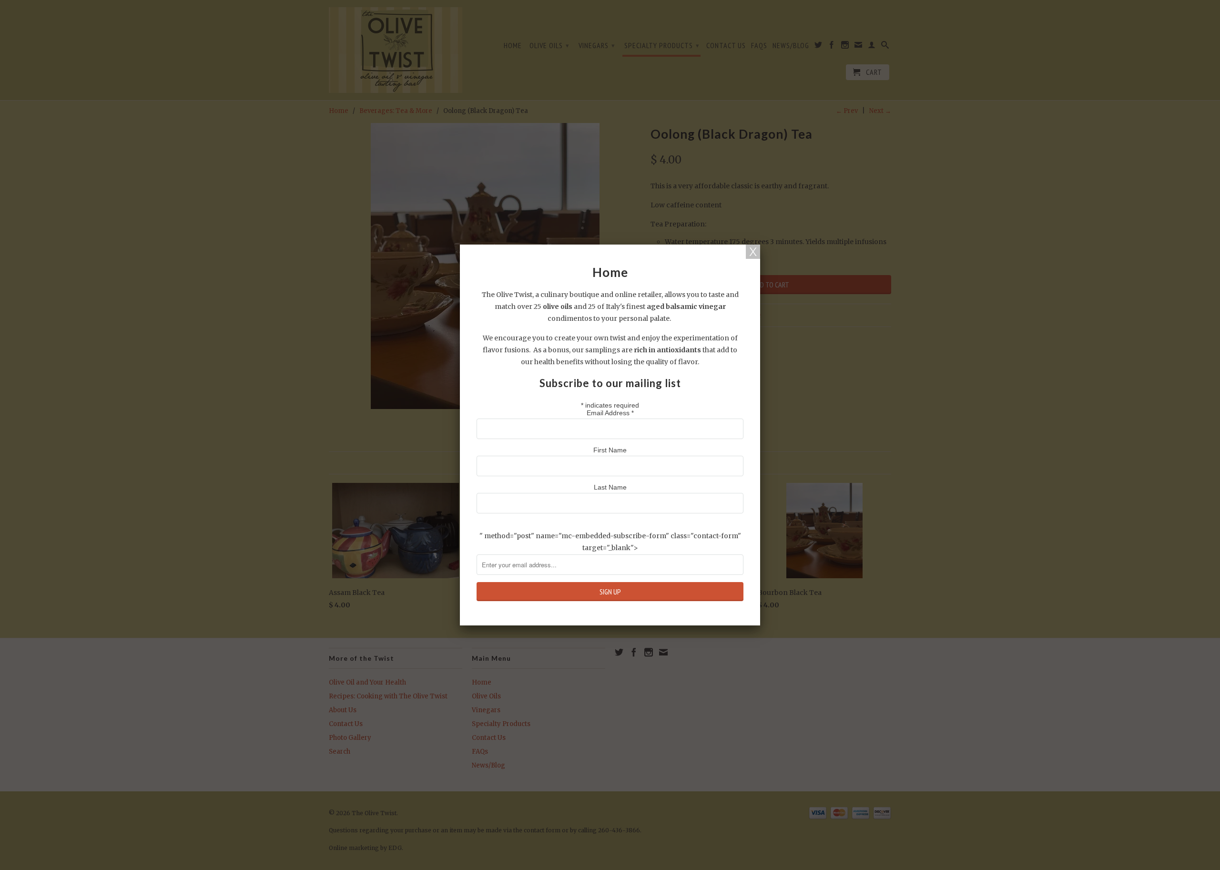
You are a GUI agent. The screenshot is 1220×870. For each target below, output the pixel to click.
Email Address (610, 413)
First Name (610, 450)
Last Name (610, 487)
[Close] (753, 252)
